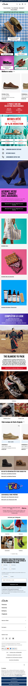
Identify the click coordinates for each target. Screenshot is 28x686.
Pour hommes (7, 8)
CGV (19, 112)
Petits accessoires (19, 109)
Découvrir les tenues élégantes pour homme (14, 204)
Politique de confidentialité (16, 652)
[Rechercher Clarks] (17, 4)
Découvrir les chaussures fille (9, 499)
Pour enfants (14, 9)
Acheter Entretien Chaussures (8, 307)
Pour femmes (14, 8)
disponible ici (5, 589)
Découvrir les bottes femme (8, 476)
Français (5, 576)
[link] (11, 87)
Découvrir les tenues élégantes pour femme (14, 209)
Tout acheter (9, 112)
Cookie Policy (19, 675)
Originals (13, 568)
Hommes (13, 565)
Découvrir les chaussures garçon (9, 497)
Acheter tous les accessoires (9, 322)
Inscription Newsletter (14, 659)
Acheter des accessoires (7, 276)
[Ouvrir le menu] (25, 4)
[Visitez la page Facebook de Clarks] (3, 638)
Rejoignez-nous (14, 584)
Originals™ (21, 8)
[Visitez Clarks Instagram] (6, 638)
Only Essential (14, 681)
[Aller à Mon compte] (20, 4)
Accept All (14, 678)
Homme (20, 140)
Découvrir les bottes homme (8, 473)
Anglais (12, 576)
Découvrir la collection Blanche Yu (14, 368)
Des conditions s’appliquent (13, 589)
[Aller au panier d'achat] (22, 4)
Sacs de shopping (8, 109)
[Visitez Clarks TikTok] (9, 638)
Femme (7, 140)
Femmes (5, 565)
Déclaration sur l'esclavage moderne (14, 657)
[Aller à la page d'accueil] (5, 4)
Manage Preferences (14, 684)
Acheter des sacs (22, 322)
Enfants (5, 568)
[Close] (24, 664)
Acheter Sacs (4, 246)
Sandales (7, 142)
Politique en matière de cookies (14, 654)
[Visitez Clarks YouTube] (13, 638)
